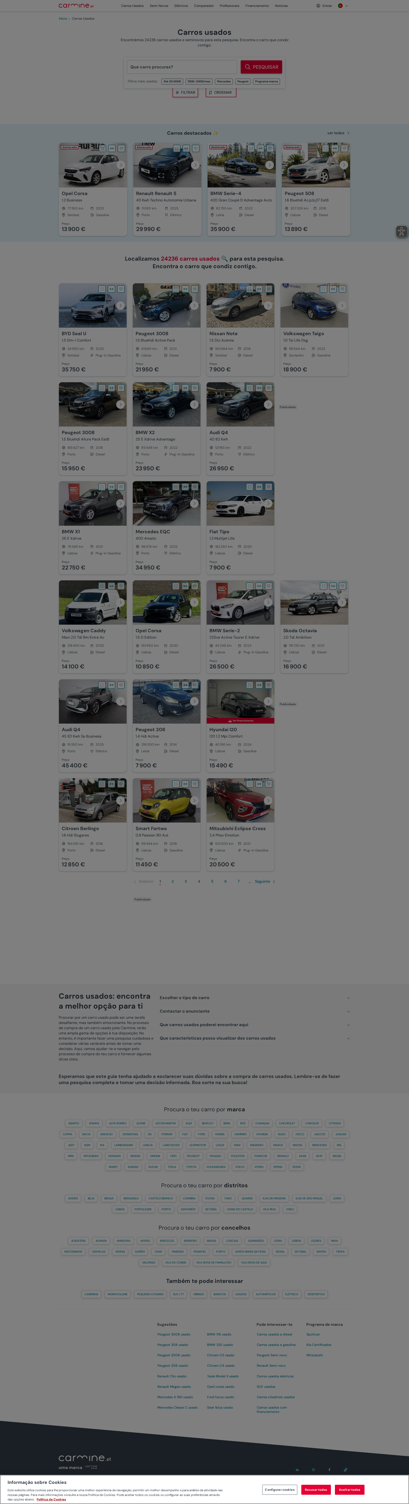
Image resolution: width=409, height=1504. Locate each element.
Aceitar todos (349, 1490)
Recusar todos (316, 1490)
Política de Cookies (51, 1499)
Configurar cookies (279, 1490)
